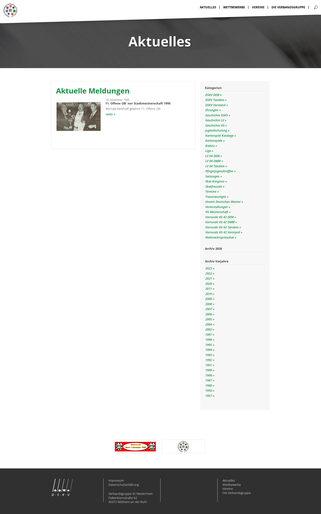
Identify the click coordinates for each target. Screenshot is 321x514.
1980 (208, 385)
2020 (208, 284)
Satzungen (212, 176)
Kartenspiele (214, 141)
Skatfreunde (214, 186)
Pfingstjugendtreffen (219, 171)
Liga (208, 151)
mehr (109, 114)
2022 (208, 273)
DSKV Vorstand (215, 105)
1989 (208, 370)
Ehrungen (212, 110)
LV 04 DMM (213, 161)
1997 (208, 335)
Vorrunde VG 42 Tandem (222, 227)
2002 (208, 329)
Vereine (228, 489)
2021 (208, 278)
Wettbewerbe (232, 485)
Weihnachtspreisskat (220, 237)
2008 (208, 304)
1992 (208, 360)
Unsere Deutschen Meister (223, 202)
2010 (208, 294)
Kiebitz (210, 146)
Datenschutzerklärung (124, 485)
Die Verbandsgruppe (237, 493)
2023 (208, 268)
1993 (208, 355)
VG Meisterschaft (217, 212)
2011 (208, 289)
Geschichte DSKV (217, 115)
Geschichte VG (215, 125)
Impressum (116, 480)
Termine (211, 191)
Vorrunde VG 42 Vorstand (223, 232)
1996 (208, 340)
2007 (208, 309)
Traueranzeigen (216, 197)
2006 (208, 314)
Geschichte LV (215, 120)
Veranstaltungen (217, 207)
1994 (208, 350)
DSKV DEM (212, 95)
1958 (208, 390)
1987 (208, 380)
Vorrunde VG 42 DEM (219, 217)
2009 (208, 299)
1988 (208, 375)
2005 (208, 319)
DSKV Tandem (215, 100)
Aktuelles (229, 480)
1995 (208, 345)
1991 (208, 365)
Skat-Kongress (215, 181)
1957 (208, 396)
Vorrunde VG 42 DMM (220, 222)
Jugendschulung (216, 130)
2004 (208, 324)
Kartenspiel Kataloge (219, 136)
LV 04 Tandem (215, 166)
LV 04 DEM (212, 156)
